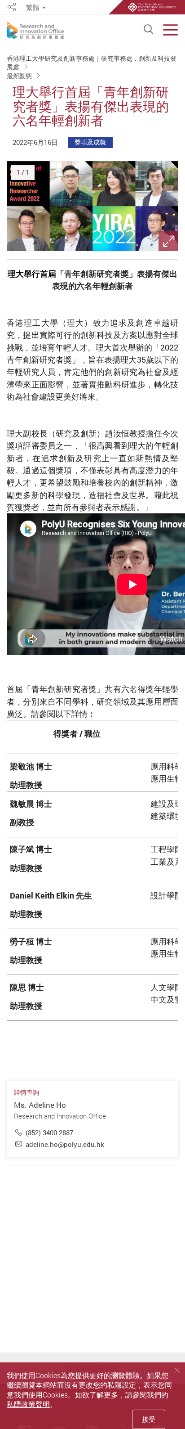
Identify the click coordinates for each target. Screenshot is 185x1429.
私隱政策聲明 (28, 1404)
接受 (148, 1419)
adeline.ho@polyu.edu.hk (65, 1144)
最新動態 (20, 75)
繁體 (33, 8)
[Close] (177, 1370)
